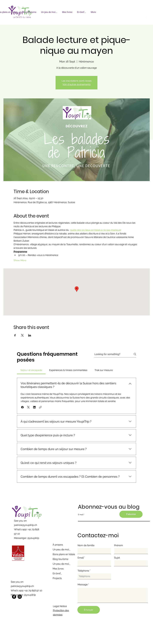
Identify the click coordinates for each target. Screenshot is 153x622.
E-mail (80, 515)
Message (83, 584)
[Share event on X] (22, 335)
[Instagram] (20, 597)
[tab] (31, 370)
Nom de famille (86, 545)
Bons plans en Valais (64, 554)
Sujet (117, 558)
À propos (58, 544)
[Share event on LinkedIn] (29, 335)
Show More (20, 260)
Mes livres (58, 568)
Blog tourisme (60, 559)
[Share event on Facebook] (15, 335)
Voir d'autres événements (76, 84)
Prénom (118, 545)
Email (81, 558)
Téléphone (83, 571)
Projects (57, 578)
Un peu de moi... (61, 549)
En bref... (57, 573)
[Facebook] (14, 597)
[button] (22, 407)
